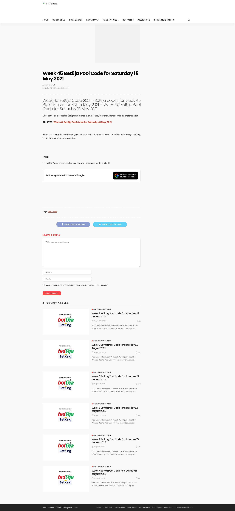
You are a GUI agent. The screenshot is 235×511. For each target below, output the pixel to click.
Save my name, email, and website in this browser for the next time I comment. (77, 285)
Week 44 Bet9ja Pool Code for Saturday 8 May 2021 (82, 122)
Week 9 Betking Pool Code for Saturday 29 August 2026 (115, 315)
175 (139, 447)
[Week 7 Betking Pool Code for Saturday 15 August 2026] (66, 448)
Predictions (144, 20)
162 (139, 384)
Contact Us (58, 20)
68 (140, 321)
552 (139, 478)
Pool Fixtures (110, 20)
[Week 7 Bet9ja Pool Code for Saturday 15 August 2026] (66, 479)
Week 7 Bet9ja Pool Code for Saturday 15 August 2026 (114, 472)
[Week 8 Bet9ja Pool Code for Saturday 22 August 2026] (66, 416)
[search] (188, 19)
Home (45, 20)
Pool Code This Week (102, 309)
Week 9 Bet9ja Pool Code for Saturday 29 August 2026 (115, 346)
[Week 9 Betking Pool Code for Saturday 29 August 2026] (66, 322)
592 (139, 415)
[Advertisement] (117, 43)
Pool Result (92, 20)
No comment (50, 85)
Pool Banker (75, 20)
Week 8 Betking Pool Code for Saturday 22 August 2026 (115, 378)
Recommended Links (164, 20)
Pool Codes (52, 212)
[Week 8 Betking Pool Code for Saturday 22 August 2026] (66, 385)
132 (139, 352)
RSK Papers (128, 20)
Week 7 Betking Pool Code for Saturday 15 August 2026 (115, 441)
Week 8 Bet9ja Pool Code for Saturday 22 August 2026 (115, 409)
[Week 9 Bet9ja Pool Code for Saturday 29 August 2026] (66, 353)
